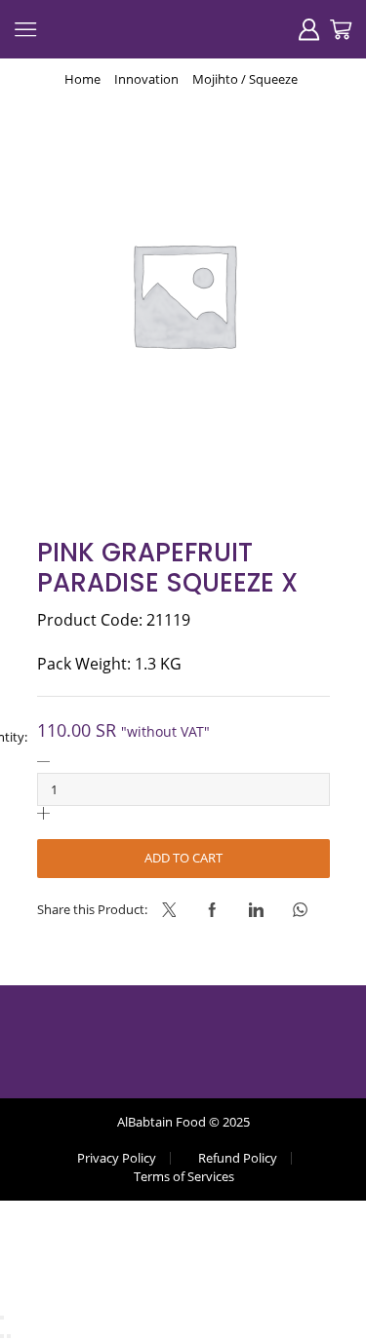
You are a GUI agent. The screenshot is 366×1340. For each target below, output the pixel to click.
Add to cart (183, 857)
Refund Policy (237, 1158)
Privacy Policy (116, 1158)
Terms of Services (184, 1176)
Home (82, 79)
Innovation (146, 79)
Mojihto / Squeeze (245, 79)
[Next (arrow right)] (9, 1336)
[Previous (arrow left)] (2, 1336)
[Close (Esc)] (2, 1318)
